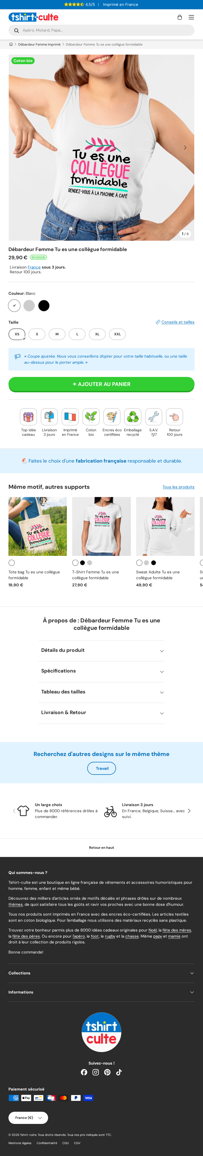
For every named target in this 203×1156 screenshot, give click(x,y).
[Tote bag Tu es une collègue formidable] (37, 526)
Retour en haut (101, 847)
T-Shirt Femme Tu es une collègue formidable (95, 575)
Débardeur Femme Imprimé (39, 44)
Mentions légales (19, 1143)
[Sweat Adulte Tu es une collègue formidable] (165, 526)
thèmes (15, 904)
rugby (110, 936)
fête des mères (177, 930)
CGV (77, 1143)
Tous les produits (179, 487)
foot (95, 936)
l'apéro (79, 936)
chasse (132, 936)
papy (157, 936)
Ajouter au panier (104, 384)
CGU (65, 1143)
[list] (101, 148)
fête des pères (26, 936)
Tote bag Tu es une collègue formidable (34, 575)
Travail (102, 768)
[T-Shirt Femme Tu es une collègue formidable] (101, 526)
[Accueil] (10, 44)
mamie (174, 936)
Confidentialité (47, 1143)
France (34, 267)
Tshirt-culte (28, 1135)
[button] (180, 17)
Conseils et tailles (178, 322)
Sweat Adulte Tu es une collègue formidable (158, 575)
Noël (153, 930)
